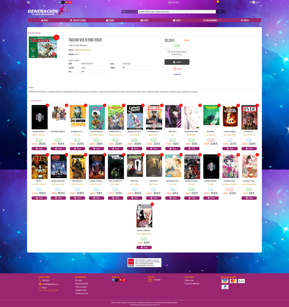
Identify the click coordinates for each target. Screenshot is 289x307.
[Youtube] (66, 2)
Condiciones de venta (81, 293)
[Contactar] (29, 2)
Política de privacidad (81, 283)
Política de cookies (80, 286)
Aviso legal (78, 280)
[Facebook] (59, 2)
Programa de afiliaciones (192, 283)
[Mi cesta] (250, 2)
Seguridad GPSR (177, 74)
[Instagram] (70, 2)
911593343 (45, 280)
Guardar (178, 68)
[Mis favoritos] (215, 2)
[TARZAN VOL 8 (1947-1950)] (43, 47)
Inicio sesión (175, 2)
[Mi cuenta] (169, 2)
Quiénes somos (189, 280)
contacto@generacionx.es (50, 284)
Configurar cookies (81, 290)
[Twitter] (62, 2)
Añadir (178, 61)
